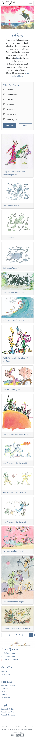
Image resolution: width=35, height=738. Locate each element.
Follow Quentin (8, 653)
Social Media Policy (8, 712)
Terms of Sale (6, 697)
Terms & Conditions (8, 715)
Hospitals (10, 104)
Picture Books (12, 114)
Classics (10, 90)
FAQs (3, 692)
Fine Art (10, 99)
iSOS (21, 732)
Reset (25, 125)
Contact (4, 671)
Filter (10, 125)
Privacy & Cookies (7, 709)
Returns (4, 694)
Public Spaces (12, 119)
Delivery (4, 688)
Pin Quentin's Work (9, 659)
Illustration (11, 109)
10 (26, 635)
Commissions (12, 94)
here (18, 58)
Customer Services (8, 686)
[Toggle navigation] (31, 3)
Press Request (6, 674)
